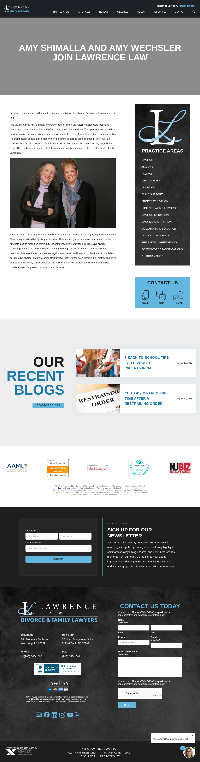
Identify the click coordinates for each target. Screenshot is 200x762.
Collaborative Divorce (158, 228)
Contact (180, 12)
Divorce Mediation (155, 214)
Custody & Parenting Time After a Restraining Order (146, 398)
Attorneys (84, 12)
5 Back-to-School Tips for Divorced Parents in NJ (147, 363)
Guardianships (152, 256)
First (120, 632)
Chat (162, 303)
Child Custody (152, 180)
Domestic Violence (155, 235)
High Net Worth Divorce (159, 208)
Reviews (103, 12)
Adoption (148, 187)
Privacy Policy (110, 756)
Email (179, 303)
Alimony (147, 166)
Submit (58, 559)
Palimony (148, 173)
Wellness (122, 12)
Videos (141, 12)
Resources (159, 12)
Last (153, 632)
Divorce (147, 159)
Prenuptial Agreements (159, 242)
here (60, 488)
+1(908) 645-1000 (187, 6)
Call (145, 303)
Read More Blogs (48, 405)
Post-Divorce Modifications (162, 249)
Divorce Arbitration (156, 221)
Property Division (154, 201)
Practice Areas (60, 12)
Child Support (152, 194)
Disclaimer (88, 756)
